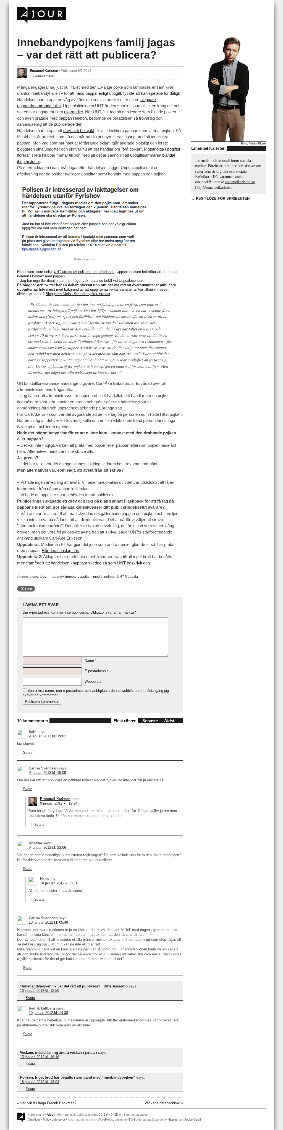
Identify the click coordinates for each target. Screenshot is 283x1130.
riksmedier (73, 111)
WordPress (105, 1119)
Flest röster (125, 720)
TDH (132, 1119)
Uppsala (131, 576)
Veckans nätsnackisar (162, 1103)
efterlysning (27, 174)
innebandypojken (78, 576)
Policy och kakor (54, 1119)
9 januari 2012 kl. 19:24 (58, 803)
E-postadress (96, 671)
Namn (90, 660)
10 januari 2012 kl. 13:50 (39, 991)
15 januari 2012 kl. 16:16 (39, 1057)
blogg (34, 576)
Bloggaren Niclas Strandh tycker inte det (78, 294)
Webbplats (93, 681)
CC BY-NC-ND (108, 1114)
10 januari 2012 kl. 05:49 (48, 922)
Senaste (150, 720)
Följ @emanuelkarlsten (213, 187)
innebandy (56, 576)
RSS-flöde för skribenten (223, 198)
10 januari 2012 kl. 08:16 (59, 883)
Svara (27, 752)
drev (43, 576)
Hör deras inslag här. (60, 550)
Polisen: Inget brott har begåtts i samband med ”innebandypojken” (77, 1077)
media (98, 576)
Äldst (169, 720)
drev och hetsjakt (78, 130)
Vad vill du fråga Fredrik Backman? (48, 1103)
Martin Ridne (257, 143)
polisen (109, 576)
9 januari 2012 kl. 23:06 (47, 847)
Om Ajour (34, 1119)
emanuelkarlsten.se (240, 181)
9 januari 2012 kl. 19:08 (47, 773)
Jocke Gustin (193, 1119)
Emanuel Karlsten (44, 70)
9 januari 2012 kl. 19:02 (47, 736)
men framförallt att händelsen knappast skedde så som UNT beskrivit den (83, 563)
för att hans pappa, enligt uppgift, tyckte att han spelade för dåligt (121, 93)
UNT (120, 576)
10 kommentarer (42, 76)
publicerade (64, 124)
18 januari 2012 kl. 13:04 (39, 1082)
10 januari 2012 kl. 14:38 (48, 1013)
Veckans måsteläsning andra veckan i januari (58, 1052)
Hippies (173, 1119)
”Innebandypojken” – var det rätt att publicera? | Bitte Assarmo (74, 986)
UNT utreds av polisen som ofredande (84, 272)
